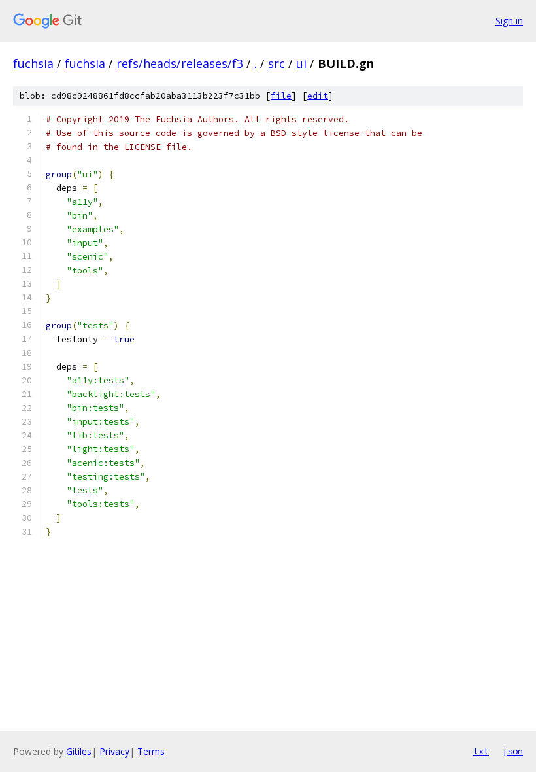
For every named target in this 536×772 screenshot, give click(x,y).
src (276, 63)
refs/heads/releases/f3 (179, 63)
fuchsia (33, 63)
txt (481, 751)
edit (317, 95)
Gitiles (79, 751)
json (512, 751)
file (281, 95)
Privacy (114, 751)
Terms (151, 751)
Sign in (509, 20)
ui (301, 63)
